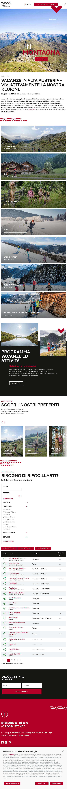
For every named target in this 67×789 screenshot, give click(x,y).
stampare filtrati (26, 548)
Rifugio (7, 524)
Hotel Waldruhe (14, 573)
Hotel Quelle (13, 583)
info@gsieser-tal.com (14, 723)
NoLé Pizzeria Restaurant (17, 558)
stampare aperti (43, 548)
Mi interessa (7, 453)
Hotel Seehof (13, 617)
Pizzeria (7, 514)
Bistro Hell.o (13, 603)
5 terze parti (11, 754)
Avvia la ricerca (22, 691)
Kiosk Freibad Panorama (17, 622)
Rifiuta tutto (42, 783)
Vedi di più (16, 383)
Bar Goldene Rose (15, 598)
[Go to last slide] (60, 67)
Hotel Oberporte (14, 613)
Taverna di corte (10, 517)
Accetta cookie (56, 783)
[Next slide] (63, 67)
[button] (63, 751)
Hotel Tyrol (12, 644)
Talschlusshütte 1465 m (16, 593)
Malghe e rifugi (9, 519)
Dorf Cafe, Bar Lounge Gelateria (19, 608)
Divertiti (54, 453)
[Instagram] (6, 742)
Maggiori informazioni (12, 783)
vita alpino (32, 109)
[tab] (57, 19)
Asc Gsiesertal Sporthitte (17, 568)
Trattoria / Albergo (10, 512)
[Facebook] (2, 742)
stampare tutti (8, 548)
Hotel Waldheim (14, 649)
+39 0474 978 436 (13, 726)
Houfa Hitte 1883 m (15, 654)
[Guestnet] (10, 742)
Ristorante (8, 509)
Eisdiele (7, 529)
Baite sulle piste (10, 522)
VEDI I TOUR (41, 59)
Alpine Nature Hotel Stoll (17, 639)
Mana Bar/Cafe (14, 563)
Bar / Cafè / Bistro (10, 527)
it (65, 4)
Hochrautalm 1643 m (16, 627)
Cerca (5, 486)
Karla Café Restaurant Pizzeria (19, 578)
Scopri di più (32, 453)
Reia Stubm (13, 588)
